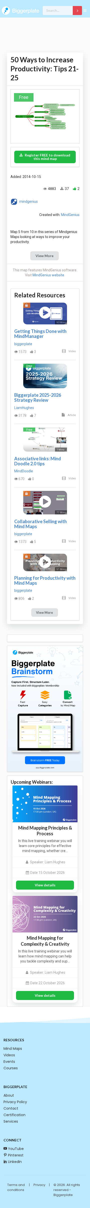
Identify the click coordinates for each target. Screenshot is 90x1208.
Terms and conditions (16, 1187)
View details (45, 885)
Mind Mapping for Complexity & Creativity (45, 940)
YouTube (16, 1148)
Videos (9, 1055)
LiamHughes (24, 408)
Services (11, 1121)
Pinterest (15, 1155)
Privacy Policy (15, 1101)
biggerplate (23, 344)
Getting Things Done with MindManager (40, 333)
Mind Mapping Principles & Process (45, 830)
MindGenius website (48, 275)
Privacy (39, 1184)
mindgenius (28, 201)
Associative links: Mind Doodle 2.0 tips (37, 461)
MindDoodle (23, 471)
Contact (11, 1108)
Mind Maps (13, 1048)
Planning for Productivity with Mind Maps (45, 580)
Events (9, 1061)
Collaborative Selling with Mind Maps (40, 524)
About (9, 1095)
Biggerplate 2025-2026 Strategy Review (37, 397)
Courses (11, 1068)
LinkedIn (15, 1161)
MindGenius (70, 215)
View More (45, 256)
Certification (15, 1114)
